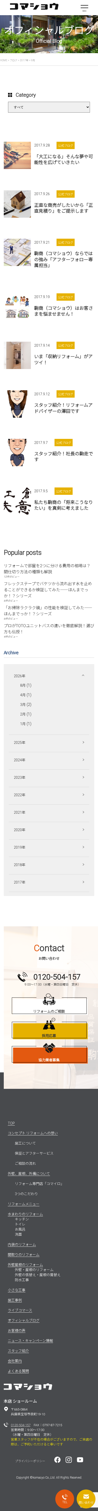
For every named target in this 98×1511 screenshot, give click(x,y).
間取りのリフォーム (23, 1255)
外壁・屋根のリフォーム (34, 1270)
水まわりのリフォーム (25, 1214)
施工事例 (15, 1300)
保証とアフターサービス (34, 1153)
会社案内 (15, 1361)
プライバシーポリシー (30, 1461)
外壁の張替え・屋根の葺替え (38, 1275)
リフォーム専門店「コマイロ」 (39, 1184)
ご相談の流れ (25, 1163)
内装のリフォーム (22, 1244)
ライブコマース (20, 1310)
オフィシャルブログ (23, 1320)
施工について (25, 1143)
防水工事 (22, 1280)
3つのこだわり (26, 1194)
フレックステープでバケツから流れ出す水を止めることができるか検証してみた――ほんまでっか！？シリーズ (48, 589)
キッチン (22, 1219)
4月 (23, 695)
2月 (23, 714)
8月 (23, 685)
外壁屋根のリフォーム (25, 1265)
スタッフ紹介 (18, 1351)
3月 (23, 705)
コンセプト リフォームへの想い (33, 1133)
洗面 (18, 1234)
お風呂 (20, 1229)
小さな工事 (16, 1290)
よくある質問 (18, 1371)
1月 (23, 724)
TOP (11, 1123)
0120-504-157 (20, 1425)
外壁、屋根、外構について (29, 1174)
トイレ (20, 1224)
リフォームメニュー (23, 1204)
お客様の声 (16, 1331)
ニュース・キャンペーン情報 (30, 1341)
